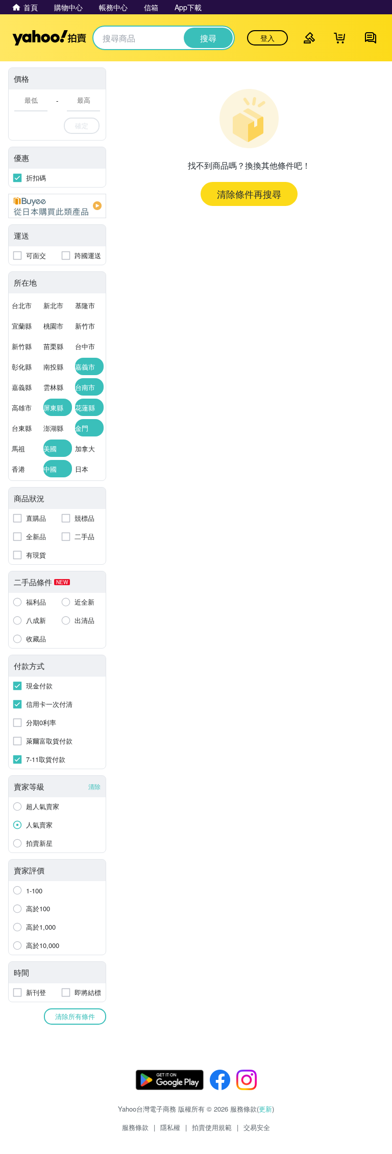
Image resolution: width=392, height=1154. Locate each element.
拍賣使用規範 (212, 1127)
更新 (265, 1109)
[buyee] (57, 206)
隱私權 (170, 1127)
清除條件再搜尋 (249, 193)
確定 (81, 125)
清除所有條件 (75, 1016)
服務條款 (135, 1127)
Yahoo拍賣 (49, 38)
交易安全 (256, 1127)
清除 (94, 786)
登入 (267, 38)
